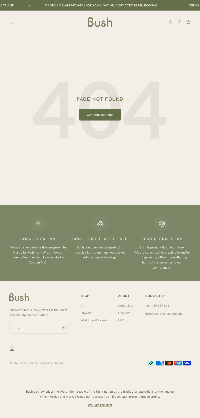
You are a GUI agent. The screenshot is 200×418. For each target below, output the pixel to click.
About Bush (126, 305)
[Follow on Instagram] (12, 348)
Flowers (86, 312)
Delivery (124, 312)
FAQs (122, 320)
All (82, 305)
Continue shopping (100, 114)
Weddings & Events (94, 320)
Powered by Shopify (50, 363)
